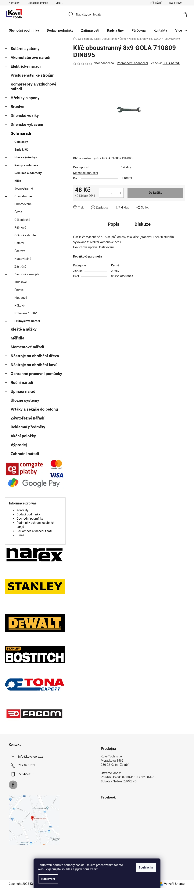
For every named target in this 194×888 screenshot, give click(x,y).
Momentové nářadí (27, 347)
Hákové (19, 305)
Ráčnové (20, 227)
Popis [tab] (113, 224)
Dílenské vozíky (25, 115)
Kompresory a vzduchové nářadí (33, 86)
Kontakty (14, 2)
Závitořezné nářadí (27, 418)
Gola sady (21, 142)
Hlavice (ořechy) (25, 157)
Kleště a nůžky (24, 329)
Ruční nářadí (22, 382)
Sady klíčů (21, 149)
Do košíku (155, 193)
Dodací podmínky (38, 2)
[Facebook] (13, 785)
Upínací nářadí (24, 391)
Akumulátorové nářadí (30, 57)
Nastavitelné (22, 259)
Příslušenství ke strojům (32, 75)
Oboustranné (23, 196)
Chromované (22, 204)
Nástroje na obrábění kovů (34, 365)
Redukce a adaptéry (28, 173)
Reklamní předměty (28, 427)
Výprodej (19, 445)
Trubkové (20, 282)
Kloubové (20, 298)
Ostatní (19, 243)
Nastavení (48, 879)
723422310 (26, 774)
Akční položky (23, 436)
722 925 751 (26, 765)
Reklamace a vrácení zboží (34, 531)
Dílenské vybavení (27, 124)
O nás (20, 535)
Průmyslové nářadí (27, 321)
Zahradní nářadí (25, 453)
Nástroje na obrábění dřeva (35, 356)
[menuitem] (24, 30)
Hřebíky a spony (25, 98)
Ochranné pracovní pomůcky (36, 373)
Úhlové (18, 290)
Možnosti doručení (85, 173)
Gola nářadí (21, 133)
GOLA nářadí (171, 63)
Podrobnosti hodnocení (132, 63)
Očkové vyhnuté (25, 235)
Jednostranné (23, 188)
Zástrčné (20, 266)
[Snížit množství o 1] (102, 193)
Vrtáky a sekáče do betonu (34, 409)
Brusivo (17, 106)
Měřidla (17, 338)
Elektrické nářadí (26, 66)
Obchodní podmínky (29, 518)
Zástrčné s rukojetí (26, 274)
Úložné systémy (25, 400)
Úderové (19, 251)
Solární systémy (25, 48)
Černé (18, 212)
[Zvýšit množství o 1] (121, 193)
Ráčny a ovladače (26, 165)
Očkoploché (22, 220)
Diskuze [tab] (143, 224)
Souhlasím (146, 867)
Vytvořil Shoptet (174, 884)
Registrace (175, 2)
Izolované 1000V (25, 313)
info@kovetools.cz (30, 757)
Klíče (17, 181)
